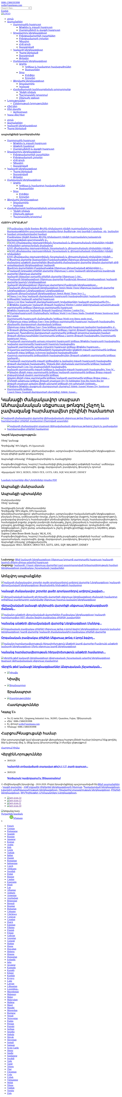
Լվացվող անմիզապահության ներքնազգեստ (29, 790)
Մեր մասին (14, 109)
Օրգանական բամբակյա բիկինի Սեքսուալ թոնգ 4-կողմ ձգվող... (48, 637)
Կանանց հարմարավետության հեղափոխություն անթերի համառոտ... (53, 652)
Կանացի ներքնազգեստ (28, 50)
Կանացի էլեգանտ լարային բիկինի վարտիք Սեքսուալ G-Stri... (44, 276)
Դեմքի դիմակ (27, 92)
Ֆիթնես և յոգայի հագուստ (36, 27)
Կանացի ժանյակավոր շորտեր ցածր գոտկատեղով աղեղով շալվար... (53, 591)
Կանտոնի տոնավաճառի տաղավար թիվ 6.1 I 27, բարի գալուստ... (47, 766)
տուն (10, 19)
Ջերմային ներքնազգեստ (28, 81)
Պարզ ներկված (28, 52)
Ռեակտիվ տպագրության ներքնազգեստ (84, 790)
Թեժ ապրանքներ (109, 784)
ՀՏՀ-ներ (12, 106)
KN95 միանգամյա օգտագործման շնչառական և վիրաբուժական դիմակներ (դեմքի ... (60, 248)
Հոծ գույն (24, 44)
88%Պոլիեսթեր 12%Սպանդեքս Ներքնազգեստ (48, 792)
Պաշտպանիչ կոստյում (33, 95)
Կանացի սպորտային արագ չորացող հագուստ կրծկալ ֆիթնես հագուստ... (53, 347)
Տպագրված (26, 47)
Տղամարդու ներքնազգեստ (30, 33)
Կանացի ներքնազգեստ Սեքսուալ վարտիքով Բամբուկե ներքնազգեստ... (52, 285)
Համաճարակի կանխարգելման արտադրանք (42, 89)
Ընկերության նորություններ (30, 103)
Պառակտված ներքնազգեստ (101, 787)
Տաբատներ (32, 69)
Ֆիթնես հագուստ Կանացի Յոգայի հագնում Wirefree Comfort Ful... (46, 310)
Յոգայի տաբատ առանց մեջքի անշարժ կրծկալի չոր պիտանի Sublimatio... (52, 383)
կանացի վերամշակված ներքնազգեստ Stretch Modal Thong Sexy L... (46, 293)
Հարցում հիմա (10, 747)
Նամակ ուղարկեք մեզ (15, 480)
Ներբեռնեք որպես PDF (43, 480)
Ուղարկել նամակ (12, 814)
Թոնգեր (24, 58)
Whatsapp (18, 818)
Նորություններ (16, 100)
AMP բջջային (31, 787)
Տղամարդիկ (27, 83)
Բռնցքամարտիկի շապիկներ (37, 35)
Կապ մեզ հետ (16, 114)
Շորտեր (30, 78)
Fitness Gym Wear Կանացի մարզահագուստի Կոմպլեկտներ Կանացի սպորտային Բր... (59, 302)
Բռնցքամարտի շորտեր (34, 38)
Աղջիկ (23, 64)
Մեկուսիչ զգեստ (29, 98)
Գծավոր (24, 41)
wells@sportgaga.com (29, 724)
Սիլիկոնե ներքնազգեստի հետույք (61, 787)
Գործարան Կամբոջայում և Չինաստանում (34, 778)
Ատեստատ (20, 112)
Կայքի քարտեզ (12, 787)
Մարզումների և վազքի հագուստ (39, 30)
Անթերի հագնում (23, 146)
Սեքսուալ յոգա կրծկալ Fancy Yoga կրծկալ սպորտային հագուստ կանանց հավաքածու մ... (61, 327)
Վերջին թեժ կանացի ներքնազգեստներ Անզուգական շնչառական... (51, 666)
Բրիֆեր (30, 75)
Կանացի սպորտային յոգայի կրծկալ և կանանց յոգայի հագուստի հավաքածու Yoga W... (61, 369)
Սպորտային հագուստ (27, 24)
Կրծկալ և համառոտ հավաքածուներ (48, 66)
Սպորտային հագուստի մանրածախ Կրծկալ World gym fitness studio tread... (50, 318)
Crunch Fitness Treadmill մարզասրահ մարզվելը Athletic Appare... (42, 392)
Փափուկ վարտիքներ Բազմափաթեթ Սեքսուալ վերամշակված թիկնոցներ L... (55, 268)
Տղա (22, 72)
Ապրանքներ (15, 21)
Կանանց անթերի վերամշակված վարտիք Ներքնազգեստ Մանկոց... (51, 623)
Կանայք (24, 86)
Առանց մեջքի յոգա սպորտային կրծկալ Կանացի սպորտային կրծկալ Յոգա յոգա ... (58, 378)
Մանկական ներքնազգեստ (30, 61)
